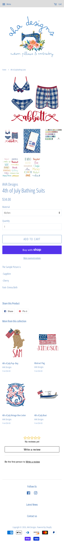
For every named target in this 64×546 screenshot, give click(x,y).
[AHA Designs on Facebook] (28, 493)
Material (6, 207)
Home (4, 69)
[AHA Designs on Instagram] (35, 493)
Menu (8, 4)
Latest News (32, 504)
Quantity (6, 221)
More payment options (32, 258)
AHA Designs (31, 527)
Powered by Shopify (44, 527)
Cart (60, 4)
